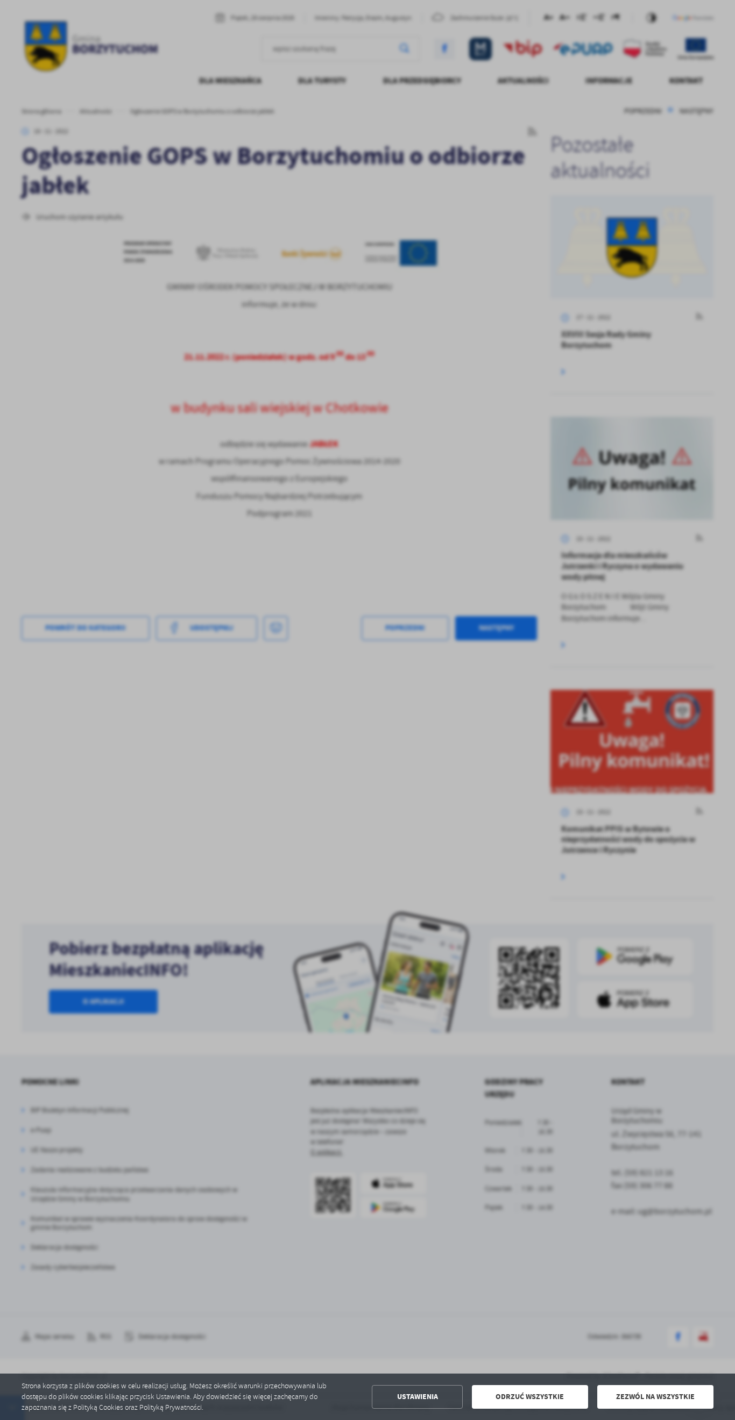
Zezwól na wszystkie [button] (655, 1397)
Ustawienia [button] (417, 1397)
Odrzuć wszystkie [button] (530, 1397)
